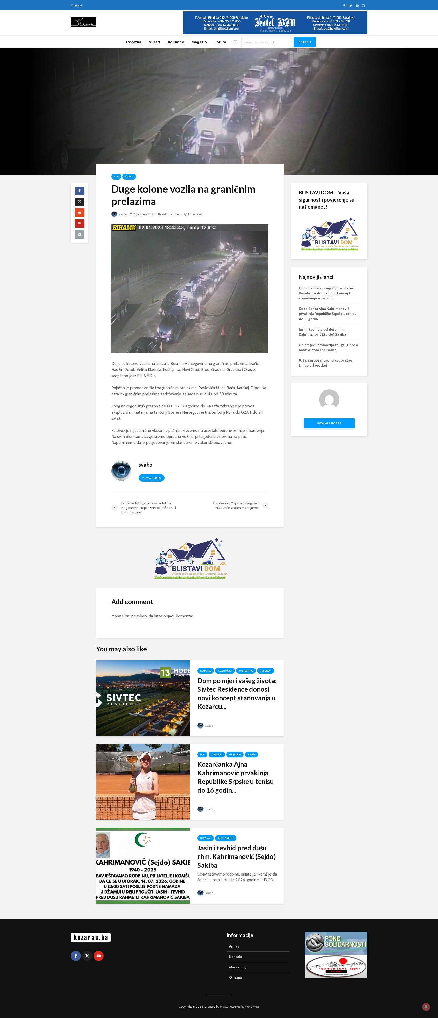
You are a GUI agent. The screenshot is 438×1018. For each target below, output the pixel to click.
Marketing (246, 670)
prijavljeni (139, 616)
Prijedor (265, 670)
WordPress (252, 1006)
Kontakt (76, 5)
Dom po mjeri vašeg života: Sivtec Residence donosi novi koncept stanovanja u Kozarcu (326, 293)
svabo (122, 214)
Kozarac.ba (225, 670)
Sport (251, 754)
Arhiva (234, 946)
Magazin (199, 42)
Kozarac (205, 670)
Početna (133, 42)
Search (305, 42)
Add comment (172, 214)
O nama (235, 977)
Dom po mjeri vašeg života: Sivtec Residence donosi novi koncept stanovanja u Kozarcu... (237, 693)
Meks (223, 1006)
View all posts (151, 478)
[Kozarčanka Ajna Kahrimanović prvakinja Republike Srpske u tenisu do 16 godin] (143, 781)
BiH (116, 176)
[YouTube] (99, 956)
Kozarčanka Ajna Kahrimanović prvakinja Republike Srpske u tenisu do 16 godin (327, 313)
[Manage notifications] (426, 1007)
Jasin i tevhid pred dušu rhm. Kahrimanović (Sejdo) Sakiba (236, 856)
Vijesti (154, 42)
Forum (220, 42)
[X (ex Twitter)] (87, 956)
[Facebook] (76, 956)
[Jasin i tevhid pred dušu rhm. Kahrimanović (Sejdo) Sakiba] (143, 865)
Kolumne (176, 42)
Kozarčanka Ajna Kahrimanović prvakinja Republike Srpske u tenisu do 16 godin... (235, 777)
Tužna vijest (226, 838)
